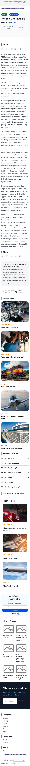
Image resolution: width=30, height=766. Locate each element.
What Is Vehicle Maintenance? (12, 357)
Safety (3, 384)
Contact (5, 742)
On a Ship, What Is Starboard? (12, 448)
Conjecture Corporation (19, 761)
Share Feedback (21, 292)
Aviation (4, 414)
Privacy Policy (4, 763)
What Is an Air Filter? (10, 558)
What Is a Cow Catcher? (10, 387)
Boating (4, 445)
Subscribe (15, 610)
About (5, 740)
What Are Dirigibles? (10, 586)
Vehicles (5, 718)
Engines (5, 726)
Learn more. (15, 3)
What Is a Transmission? (10, 327)
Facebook (6, 751)
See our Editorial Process (10, 292)
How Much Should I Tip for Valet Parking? (21, 677)
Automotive (5, 325)
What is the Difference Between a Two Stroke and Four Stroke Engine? (20, 658)
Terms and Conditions (14, 763)
